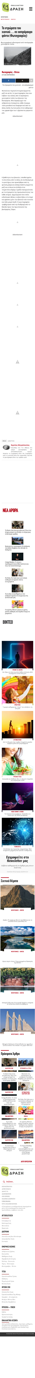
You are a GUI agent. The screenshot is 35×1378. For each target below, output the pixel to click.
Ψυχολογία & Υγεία (25, 1068)
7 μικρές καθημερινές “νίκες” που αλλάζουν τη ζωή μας (17, 707)
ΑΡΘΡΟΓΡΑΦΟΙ (6, 1189)
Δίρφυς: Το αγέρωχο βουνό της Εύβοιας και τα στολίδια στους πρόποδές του (17, 920)
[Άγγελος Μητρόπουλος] (6, 449)
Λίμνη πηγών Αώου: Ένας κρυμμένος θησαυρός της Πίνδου (17, 962)
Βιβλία (26, 1116)
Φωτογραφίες (4, 17)
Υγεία (4, 1272)
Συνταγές (5, 1241)
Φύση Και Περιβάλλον (9, 1302)
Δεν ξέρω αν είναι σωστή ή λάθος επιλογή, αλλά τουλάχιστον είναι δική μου (17, 672)
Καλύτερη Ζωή (9, 1068)
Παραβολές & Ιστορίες (9, 1259)
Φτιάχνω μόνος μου (8, 1299)
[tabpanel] (17, 567)
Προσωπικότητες (7, 1314)
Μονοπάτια (5, 1226)
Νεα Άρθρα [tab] (10, 510)
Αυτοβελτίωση (26, 1092)
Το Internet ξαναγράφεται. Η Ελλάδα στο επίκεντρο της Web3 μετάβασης (18, 814)
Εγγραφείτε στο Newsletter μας (17, 859)
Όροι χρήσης (6, 1196)
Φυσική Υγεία (6, 1284)
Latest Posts (11, 441)
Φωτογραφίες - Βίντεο (8, 19)
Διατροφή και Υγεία (8, 1239)
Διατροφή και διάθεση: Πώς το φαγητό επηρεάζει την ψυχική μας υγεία (17, 779)
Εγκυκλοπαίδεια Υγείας (9, 1276)
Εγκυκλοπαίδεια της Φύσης (11, 1294)
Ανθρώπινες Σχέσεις (8, 1251)
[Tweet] (22, 81)
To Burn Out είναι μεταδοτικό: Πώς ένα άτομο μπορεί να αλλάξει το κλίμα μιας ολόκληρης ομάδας (18, 532)
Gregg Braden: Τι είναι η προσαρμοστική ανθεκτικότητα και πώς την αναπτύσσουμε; (17, 564)
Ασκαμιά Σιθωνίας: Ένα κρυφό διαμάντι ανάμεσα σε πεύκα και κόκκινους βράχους (17, 1003)
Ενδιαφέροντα (9, 1116)
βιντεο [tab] (8, 622)
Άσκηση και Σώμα (7, 1292)
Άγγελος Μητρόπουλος (8, 75)
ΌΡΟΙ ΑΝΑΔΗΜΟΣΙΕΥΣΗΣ (9, 1204)
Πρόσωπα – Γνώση (8, 1307)
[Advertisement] (17, 136)
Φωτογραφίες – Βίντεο (9, 1266)
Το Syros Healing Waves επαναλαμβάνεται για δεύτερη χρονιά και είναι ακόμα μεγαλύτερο (25, 1150)
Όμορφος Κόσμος (8, 1247)
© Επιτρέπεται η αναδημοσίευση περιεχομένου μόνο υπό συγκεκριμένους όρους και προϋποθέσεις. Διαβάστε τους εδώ (16, 1208)
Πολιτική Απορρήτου (8, 1199)
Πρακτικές (5, 1228)
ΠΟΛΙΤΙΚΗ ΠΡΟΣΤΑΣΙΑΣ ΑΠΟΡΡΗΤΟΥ (17, 872)
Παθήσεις (5, 1279)
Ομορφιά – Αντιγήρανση (9, 1297)
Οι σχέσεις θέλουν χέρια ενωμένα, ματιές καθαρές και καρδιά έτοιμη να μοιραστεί (17, 611)
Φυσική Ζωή (6, 1287)
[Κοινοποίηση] (8, 81)
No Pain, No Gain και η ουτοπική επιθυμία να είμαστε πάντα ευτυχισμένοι (16, 580)
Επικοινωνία (6, 1201)
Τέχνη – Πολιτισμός (8, 1264)
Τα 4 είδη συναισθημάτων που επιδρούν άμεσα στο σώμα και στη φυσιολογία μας (16, 596)
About (4, 441)
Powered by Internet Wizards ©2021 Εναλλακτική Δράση (20, 1333)
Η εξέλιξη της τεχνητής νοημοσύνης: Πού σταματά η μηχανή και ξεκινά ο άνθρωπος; (17, 849)
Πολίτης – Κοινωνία (8, 1261)
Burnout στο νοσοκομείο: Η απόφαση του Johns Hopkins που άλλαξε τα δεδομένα (17, 548)
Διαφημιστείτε (6, 1194)
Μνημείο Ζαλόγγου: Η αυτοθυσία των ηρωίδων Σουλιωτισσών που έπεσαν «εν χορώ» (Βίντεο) (17, 1044)
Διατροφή (5, 1232)
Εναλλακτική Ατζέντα (10, 1320)
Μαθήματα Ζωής (7, 1256)
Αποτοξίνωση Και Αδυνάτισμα (11, 1236)
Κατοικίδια (5, 1254)
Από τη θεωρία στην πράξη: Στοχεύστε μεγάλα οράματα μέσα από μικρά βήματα (17, 742)
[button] (30, 9)
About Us (5, 1191)
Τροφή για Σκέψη (7, 1317)
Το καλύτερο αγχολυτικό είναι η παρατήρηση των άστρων (9, 1148)
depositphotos (7, 1186)
